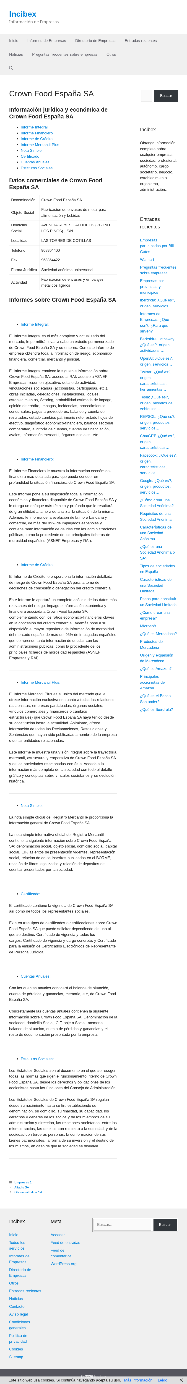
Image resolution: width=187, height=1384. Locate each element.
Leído (162, 1380)
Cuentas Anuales (35, 162)
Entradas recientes (141, 41)
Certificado (30, 156)
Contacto (16, 1306)
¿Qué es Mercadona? (158, 634)
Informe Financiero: (37, 459)
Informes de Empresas (46, 41)
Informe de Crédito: (37, 565)
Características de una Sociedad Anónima (155, 533)
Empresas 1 (23, 1182)
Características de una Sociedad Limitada (155, 585)
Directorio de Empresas (95, 41)
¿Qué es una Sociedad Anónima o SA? (157, 552)
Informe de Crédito (36, 139)
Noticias (16, 54)
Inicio (13, 41)
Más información (138, 1380)
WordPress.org (63, 1264)
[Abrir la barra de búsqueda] (11, 68)
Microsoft (148, 626)
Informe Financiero (37, 133)
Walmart (147, 259)
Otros (111, 54)
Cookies (16, 1349)
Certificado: (30, 894)
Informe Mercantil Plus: (40, 682)
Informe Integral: (35, 324)
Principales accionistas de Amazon (152, 682)
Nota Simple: (32, 805)
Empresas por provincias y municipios (152, 287)
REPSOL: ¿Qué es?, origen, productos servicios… (157, 422)
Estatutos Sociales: (37, 1059)
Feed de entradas (65, 1242)
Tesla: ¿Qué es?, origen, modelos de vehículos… (156, 403)
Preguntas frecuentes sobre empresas (64, 54)
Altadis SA (21, 1187)
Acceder (58, 1235)
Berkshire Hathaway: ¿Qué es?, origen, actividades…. (158, 345)
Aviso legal (18, 1314)
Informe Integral (34, 127)
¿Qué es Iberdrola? (156, 709)
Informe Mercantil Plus (40, 145)
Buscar (166, 96)
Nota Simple (31, 150)
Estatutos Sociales (37, 168)
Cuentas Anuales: (36, 976)
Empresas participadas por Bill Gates (157, 246)
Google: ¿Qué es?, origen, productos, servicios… (156, 486)
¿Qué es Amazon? (155, 669)
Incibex (22, 13)
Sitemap (16, 1357)
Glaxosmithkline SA (28, 1192)
